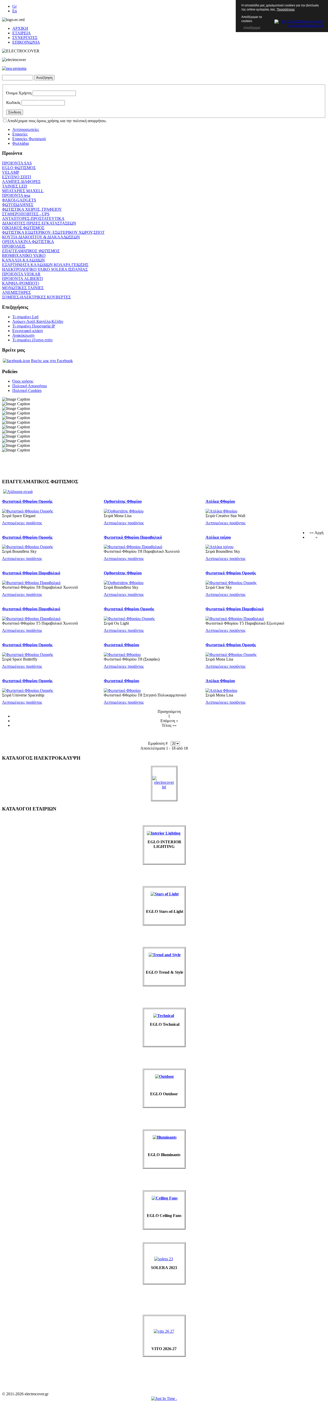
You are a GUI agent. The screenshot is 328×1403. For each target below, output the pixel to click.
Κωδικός (13, 102)
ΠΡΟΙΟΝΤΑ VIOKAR (21, 274)
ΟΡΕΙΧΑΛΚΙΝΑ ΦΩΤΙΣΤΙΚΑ (28, 241)
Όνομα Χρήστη (19, 93)
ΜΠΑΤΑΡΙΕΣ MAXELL (23, 191)
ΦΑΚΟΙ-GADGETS (19, 200)
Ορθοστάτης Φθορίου (123, 501)
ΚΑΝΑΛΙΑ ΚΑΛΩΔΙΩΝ (23, 260)
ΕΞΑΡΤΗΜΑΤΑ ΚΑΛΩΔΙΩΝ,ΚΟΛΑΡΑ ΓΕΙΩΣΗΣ (45, 265)
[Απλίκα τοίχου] (219, 547)
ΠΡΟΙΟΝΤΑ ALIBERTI (22, 278)
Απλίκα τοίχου (218, 537)
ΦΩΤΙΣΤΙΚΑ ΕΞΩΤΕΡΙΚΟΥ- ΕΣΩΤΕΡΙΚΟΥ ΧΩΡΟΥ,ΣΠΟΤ (53, 232)
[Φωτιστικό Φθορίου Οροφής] (27, 511)
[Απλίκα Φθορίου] (221, 511)
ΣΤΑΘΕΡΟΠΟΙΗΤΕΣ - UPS (25, 214)
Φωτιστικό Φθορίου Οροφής (27, 501)
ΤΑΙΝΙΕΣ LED (14, 186)
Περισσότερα (285, 9)
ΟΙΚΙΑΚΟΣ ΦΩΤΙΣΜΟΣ (23, 228)
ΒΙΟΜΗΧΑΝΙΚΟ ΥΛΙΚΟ (24, 255)
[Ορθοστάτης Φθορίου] (124, 511)
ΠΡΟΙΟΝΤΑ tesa (16, 195)
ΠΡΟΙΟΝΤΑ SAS (17, 163)
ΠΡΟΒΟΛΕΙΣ (13, 246)
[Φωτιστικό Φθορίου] (122, 654)
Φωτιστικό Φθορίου (121, 645)
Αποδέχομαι (251, 27)
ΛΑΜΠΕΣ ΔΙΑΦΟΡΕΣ (21, 181)
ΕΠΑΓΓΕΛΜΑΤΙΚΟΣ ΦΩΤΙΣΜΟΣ (31, 251)
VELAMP (10, 172)
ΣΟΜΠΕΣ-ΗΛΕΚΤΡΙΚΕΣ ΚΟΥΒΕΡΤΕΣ (36, 297)
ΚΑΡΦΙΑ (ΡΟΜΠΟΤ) (20, 283)
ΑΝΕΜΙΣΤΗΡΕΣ (16, 292)
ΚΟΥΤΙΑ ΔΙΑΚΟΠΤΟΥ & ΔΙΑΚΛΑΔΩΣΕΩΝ (41, 237)
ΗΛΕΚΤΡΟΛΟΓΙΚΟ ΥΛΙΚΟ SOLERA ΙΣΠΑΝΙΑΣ (45, 269)
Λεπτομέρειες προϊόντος (22, 523)
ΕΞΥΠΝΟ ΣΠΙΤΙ (16, 177)
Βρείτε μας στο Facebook (52, 361)
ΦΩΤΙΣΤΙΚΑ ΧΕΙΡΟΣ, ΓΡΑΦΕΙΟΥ (32, 209)
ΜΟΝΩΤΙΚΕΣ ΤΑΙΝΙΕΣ (23, 288)
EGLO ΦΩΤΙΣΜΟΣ (19, 168)
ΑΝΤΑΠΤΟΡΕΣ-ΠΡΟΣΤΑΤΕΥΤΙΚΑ (33, 218)
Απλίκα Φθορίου (220, 501)
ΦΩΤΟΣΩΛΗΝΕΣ (17, 204)
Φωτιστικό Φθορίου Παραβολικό (133, 537)
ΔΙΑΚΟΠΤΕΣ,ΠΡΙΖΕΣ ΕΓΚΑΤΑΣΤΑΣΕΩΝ (39, 223)
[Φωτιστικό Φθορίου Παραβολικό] (133, 547)
